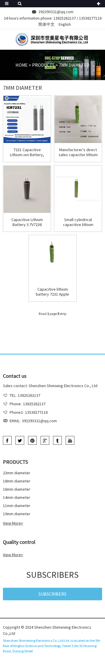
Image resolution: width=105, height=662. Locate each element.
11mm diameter (16, 505)
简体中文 (46, 24)
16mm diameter (16, 489)
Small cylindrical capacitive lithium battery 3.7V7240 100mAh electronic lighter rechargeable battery (78, 222)
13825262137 (64, 18)
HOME (21, 65)
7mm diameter (74, 65)
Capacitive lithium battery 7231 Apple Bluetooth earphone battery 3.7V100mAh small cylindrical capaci (52, 292)
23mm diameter (16, 472)
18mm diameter (16, 481)
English (65, 24)
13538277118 (90, 18)
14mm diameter (16, 497)
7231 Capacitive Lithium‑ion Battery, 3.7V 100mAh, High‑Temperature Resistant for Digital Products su (27, 152)
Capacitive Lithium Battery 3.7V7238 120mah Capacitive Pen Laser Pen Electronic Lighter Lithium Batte (27, 222)
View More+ (13, 523)
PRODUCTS (43, 65)
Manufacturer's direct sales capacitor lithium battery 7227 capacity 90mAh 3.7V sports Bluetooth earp (78, 152)
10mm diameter (16, 513)
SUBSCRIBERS (52, 594)
